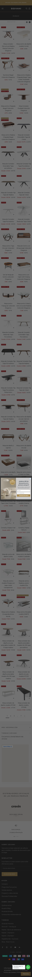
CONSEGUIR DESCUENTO (23, 495)
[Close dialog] (30, 478)
